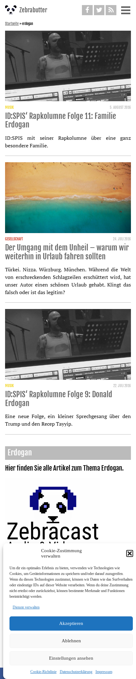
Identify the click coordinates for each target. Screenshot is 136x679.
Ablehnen (71, 640)
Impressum (104, 672)
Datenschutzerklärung (76, 672)
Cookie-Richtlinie (43, 672)
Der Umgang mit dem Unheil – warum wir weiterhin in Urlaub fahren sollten (67, 252)
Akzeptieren (71, 623)
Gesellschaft (14, 239)
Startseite (12, 24)
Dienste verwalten (26, 607)
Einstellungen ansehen (71, 658)
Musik (9, 107)
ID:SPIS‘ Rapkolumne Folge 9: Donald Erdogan (58, 399)
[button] (130, 553)
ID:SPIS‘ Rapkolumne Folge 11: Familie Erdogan (60, 120)
